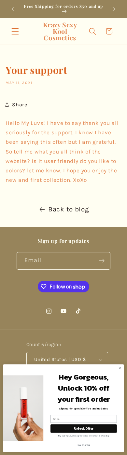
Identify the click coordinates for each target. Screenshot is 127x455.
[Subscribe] (102, 261)
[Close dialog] (120, 368)
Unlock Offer (83, 428)
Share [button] (19, 104)
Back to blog (68, 209)
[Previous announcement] (13, 9)
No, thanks (84, 445)
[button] (15, 31)
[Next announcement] (114, 9)
